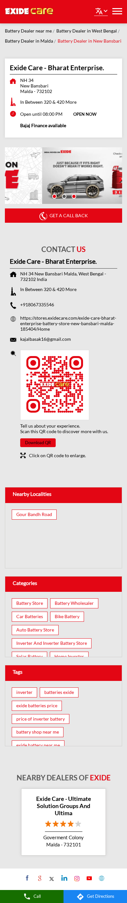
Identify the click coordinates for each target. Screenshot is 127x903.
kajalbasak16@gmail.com (45, 339)
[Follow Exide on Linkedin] (64, 878)
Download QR (38, 442)
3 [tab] (73, 195)
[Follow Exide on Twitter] (51, 878)
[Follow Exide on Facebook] (26, 878)
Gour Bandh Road (34, 514)
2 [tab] (63, 195)
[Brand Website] (101, 878)
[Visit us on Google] (39, 878)
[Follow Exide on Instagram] (76, 878)
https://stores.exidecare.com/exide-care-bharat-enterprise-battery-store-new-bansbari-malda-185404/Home (68, 323)
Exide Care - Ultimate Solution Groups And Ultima (63, 805)
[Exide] (29, 12)
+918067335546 (37, 304)
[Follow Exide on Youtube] (88, 878)
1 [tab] (53, 195)
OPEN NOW (85, 114)
